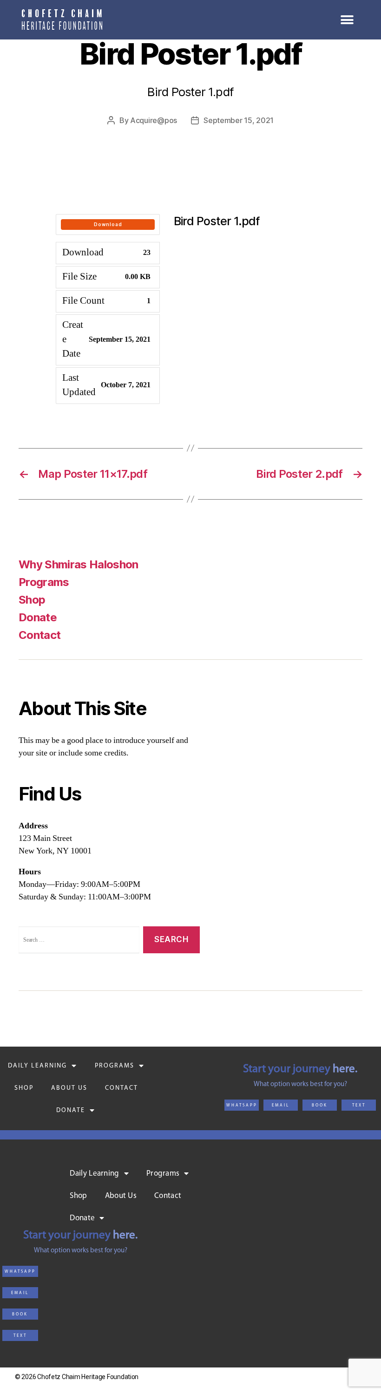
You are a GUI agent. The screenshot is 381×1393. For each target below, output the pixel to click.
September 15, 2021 (239, 120)
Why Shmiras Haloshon (78, 564)
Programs (44, 582)
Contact (39, 635)
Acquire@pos (153, 120)
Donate (70, 1110)
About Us (69, 1088)
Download (108, 224)
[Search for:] (77, 941)
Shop (32, 599)
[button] (241, 1105)
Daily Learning (37, 1065)
